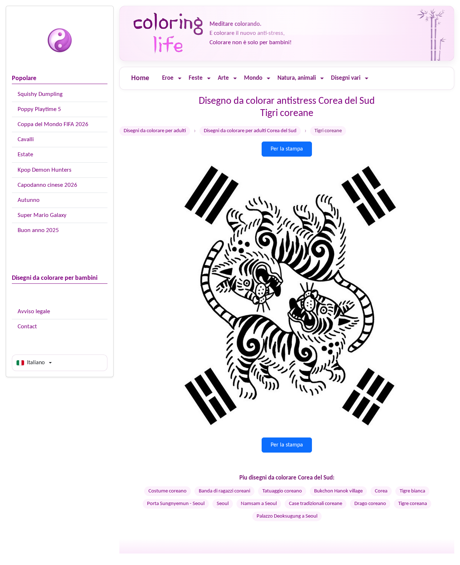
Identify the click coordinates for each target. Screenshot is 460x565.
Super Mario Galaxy (42, 215)
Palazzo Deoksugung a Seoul (287, 516)
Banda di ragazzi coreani (224, 491)
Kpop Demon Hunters (45, 170)
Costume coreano (167, 491)
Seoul (223, 503)
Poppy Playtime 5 (39, 109)
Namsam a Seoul (259, 503)
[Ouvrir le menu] (179, 78)
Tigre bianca (412, 491)
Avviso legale (34, 312)
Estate (25, 155)
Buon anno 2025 (38, 230)
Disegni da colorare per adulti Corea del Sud (250, 131)
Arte (223, 78)
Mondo (253, 78)
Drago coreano (370, 503)
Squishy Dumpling (40, 94)
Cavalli (26, 139)
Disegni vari (345, 78)
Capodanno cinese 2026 (47, 185)
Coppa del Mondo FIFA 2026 (53, 124)
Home (140, 78)
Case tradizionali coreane (315, 503)
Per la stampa (287, 149)
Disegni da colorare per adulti (155, 131)
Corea (381, 491)
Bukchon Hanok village (338, 491)
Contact (27, 327)
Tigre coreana (412, 503)
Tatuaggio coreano (282, 491)
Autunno (29, 200)
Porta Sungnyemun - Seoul (175, 503)
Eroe (168, 78)
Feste (196, 78)
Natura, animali (296, 78)
